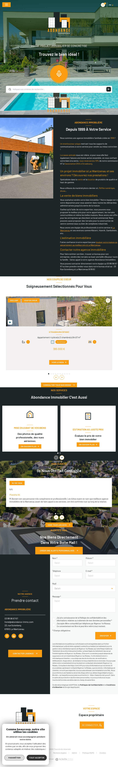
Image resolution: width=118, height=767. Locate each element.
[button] (62, 377)
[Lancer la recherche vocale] (59, 73)
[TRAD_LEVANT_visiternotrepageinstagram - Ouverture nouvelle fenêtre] (20, 636)
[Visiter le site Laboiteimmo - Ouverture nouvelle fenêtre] (64, 759)
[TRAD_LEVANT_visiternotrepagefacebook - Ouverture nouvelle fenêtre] (7, 636)
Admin (74, 753)
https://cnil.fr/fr (76, 665)
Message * (56, 596)
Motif (54, 584)
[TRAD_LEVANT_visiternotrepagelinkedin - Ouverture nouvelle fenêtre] (14, 636)
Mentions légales (59, 753)
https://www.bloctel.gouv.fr (100, 675)
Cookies (103, 753)
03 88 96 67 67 (11, 618)
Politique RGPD (88, 753)
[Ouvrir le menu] (6, 4)
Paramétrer (14, 757)
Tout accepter (36, 757)
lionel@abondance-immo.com (19, 621)
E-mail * (89, 571)
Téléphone (56, 571)
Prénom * (89, 558)
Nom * (54, 558)
